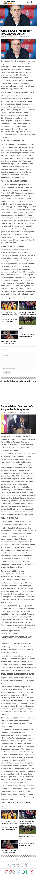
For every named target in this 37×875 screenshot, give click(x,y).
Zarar (3, 807)
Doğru (9, 298)
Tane (21, 298)
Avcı (3, 298)
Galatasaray (11, 802)
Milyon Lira (20, 802)
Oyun (15, 298)
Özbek (28, 802)
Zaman (28, 298)
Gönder (7, 372)
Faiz (3, 802)
